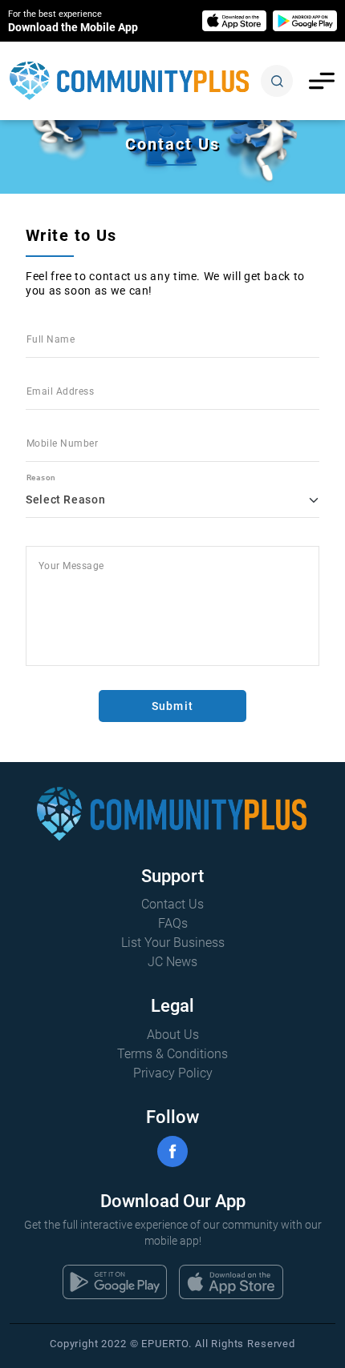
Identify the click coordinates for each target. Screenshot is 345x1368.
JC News (172, 961)
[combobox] (172, 494)
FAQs (173, 923)
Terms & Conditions (172, 1053)
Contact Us (172, 904)
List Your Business (173, 942)
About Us (173, 1034)
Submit (172, 706)
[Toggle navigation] (321, 80)
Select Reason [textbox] (65, 499)
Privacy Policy (173, 1073)
